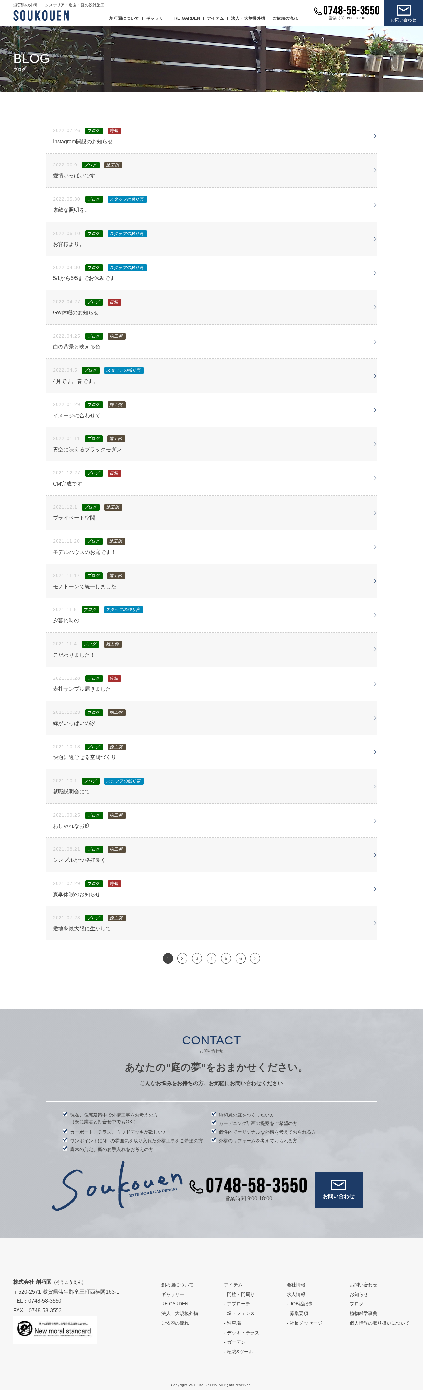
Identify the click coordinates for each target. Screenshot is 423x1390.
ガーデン (236, 1342)
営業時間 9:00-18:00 (347, 18)
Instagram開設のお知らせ (83, 141)
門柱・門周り (241, 1294)
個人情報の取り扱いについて (380, 1323)
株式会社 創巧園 (49, 1282)
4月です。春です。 (75, 381)
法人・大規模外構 (248, 18)
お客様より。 (69, 244)
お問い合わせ (403, 20)
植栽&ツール (240, 1351)
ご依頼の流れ (285, 18)
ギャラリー (157, 18)
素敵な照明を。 (71, 210)
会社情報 (296, 1284)
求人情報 (296, 1294)
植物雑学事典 (363, 1313)
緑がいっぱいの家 (74, 723)
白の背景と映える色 (76, 346)
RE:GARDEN (187, 18)
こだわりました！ (74, 655)
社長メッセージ (306, 1323)
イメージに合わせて (76, 415)
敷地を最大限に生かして (82, 928)
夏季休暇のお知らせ (76, 894)
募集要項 (299, 1313)
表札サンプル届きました (82, 689)
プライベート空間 (74, 518)
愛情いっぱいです (74, 175)
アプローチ (238, 1303)
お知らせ (359, 1294)
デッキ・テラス (243, 1332)
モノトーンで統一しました (84, 586)
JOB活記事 (301, 1303)
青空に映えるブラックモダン (87, 449)
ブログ (357, 1303)
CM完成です (67, 484)
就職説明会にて (71, 791)
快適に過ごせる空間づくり (84, 757)
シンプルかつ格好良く (79, 860)
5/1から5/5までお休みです (84, 278)
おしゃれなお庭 (71, 826)
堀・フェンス (241, 1313)
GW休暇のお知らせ (76, 312)
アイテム (215, 18)
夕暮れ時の (66, 620)
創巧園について (124, 18)
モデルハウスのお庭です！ (84, 552)
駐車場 (234, 1323)
